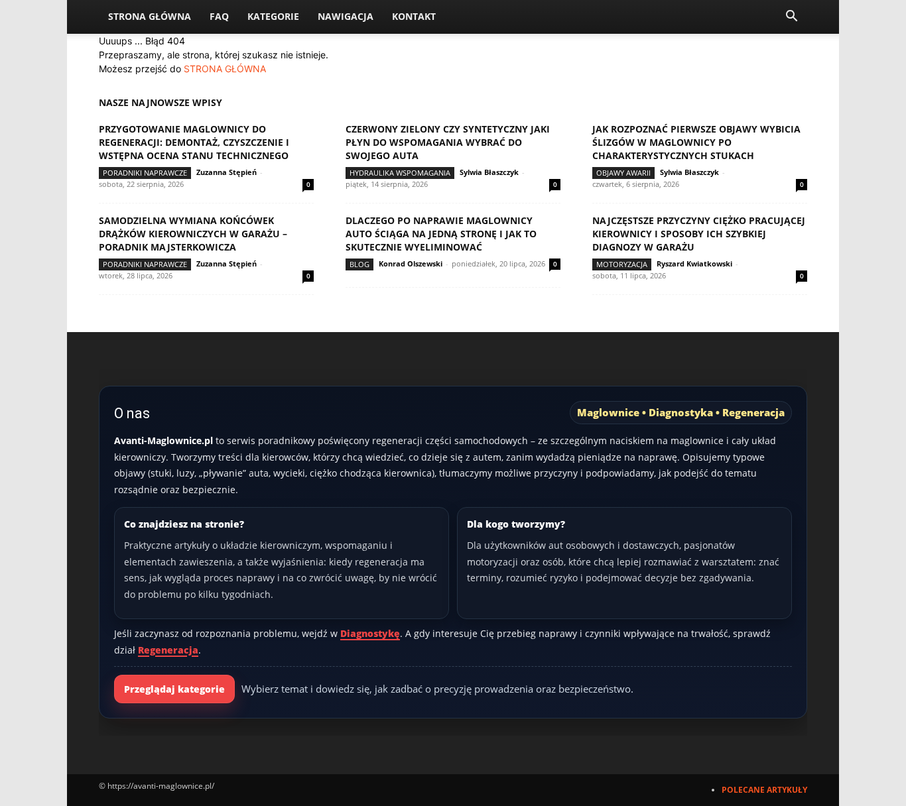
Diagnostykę (370, 633)
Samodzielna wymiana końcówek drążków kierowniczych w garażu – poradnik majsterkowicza (193, 233)
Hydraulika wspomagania (400, 173)
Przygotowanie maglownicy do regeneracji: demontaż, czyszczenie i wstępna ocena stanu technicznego (194, 142)
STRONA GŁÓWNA (225, 68)
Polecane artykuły (764, 789)
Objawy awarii (623, 173)
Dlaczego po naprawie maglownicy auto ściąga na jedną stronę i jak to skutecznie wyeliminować (441, 233)
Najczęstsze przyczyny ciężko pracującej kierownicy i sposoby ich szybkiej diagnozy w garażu (698, 233)
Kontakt (414, 16)
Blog (359, 264)
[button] (791, 17)
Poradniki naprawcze (145, 173)
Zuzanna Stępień (226, 172)
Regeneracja (168, 650)
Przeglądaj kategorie (174, 689)
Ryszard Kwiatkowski (694, 263)
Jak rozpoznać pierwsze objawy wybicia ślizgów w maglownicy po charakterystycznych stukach (696, 142)
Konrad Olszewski (410, 263)
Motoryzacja (621, 264)
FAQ (219, 16)
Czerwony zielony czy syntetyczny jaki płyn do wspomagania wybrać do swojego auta (448, 142)
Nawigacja (345, 16)
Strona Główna (149, 16)
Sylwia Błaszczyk (489, 172)
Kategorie (273, 16)
